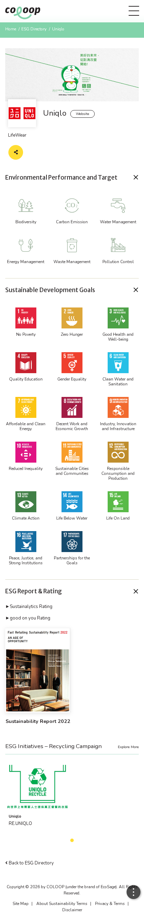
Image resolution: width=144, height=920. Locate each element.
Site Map (21, 903)
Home (10, 29)
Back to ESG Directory (31, 863)
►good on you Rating (27, 618)
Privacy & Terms (110, 903)
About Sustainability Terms (61, 903)
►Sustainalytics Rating (28, 606)
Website (82, 113)
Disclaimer (72, 910)
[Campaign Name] (37, 786)
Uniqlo (15, 816)
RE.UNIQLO (20, 823)
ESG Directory (33, 29)
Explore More (128, 746)
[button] (72, 177)
